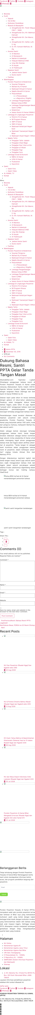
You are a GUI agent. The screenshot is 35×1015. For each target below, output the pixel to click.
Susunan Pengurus (18, 84)
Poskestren (16, 162)
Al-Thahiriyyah (17, 68)
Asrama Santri (13, 51)
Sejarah (10, 18)
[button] (17, 180)
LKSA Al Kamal (17, 159)
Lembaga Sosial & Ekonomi (18, 155)
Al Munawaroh (17, 56)
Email (2, 592)
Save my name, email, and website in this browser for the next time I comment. (15, 610)
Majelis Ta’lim (13, 138)
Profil (6, 16)
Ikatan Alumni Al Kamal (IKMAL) (23, 112)
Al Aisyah (15, 65)
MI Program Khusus (19, 119)
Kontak (6, 176)
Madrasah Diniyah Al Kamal (22, 89)
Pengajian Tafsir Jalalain (20, 140)
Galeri (6, 166)
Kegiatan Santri (13, 70)
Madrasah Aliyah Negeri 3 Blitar (23, 136)
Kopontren (15, 164)
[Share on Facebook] (5, 539)
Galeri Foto (12, 169)
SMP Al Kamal (17, 122)
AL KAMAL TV (9, 173)
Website (3, 600)
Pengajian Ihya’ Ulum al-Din (22, 145)
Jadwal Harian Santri (19, 72)
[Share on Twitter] (6, 542)
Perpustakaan (17, 94)
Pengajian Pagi (17, 150)
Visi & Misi (11, 21)
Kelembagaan (9, 79)
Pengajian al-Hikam (19, 148)
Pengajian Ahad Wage (20, 143)
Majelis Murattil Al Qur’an (21, 91)
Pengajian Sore (17, 152)
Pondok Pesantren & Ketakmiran (19, 82)
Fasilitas (11, 77)
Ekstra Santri (16, 75)
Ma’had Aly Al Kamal (19, 87)
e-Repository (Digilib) (23, 98)
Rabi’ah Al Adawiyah (19, 58)
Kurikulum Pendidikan (15, 23)
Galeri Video (12, 171)
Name (3, 585)
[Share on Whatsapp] (5, 545)
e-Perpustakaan (21, 96)
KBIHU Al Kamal (17, 157)
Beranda (7, 14)
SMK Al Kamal (17, 124)
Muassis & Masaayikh (15, 25)
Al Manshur (16, 54)
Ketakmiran (16, 110)
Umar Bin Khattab (18, 63)
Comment (4, 560)
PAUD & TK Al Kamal (19, 117)
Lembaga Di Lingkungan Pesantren (20, 115)
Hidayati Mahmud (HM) (20, 61)
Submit (4, 894)
